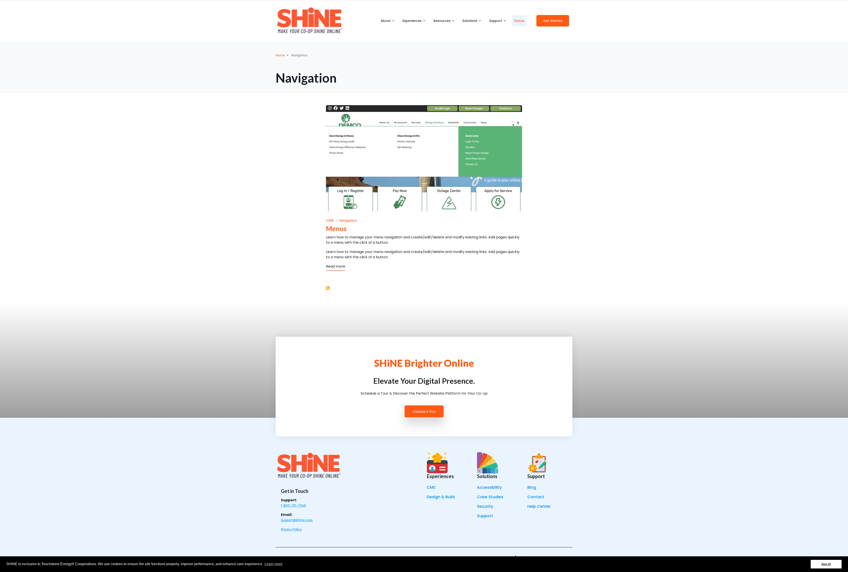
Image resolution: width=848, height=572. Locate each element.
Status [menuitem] (519, 21)
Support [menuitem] (497, 22)
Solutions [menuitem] (471, 22)
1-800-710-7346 (293, 505)
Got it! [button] (826, 564)
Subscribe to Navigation (327, 288)
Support (485, 516)
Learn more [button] (273, 564)
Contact (535, 497)
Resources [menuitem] (443, 22)
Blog (531, 487)
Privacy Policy (291, 529)
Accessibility (489, 487)
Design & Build (441, 497)
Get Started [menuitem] (552, 21)
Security (485, 506)
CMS (431, 487)
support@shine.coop (297, 520)
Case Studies (490, 497)
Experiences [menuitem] (414, 22)
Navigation (348, 220)
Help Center (539, 506)
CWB (329, 220)
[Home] (310, 20)
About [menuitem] (387, 22)
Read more (335, 266)
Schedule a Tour (424, 411)
